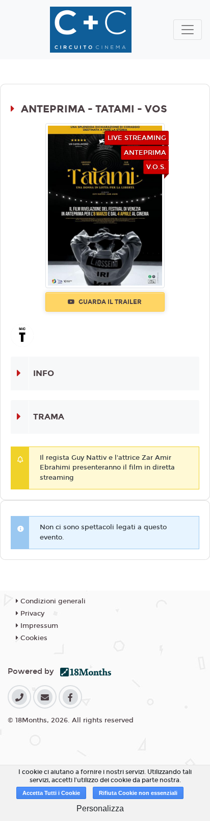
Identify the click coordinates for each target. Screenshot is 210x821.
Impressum (38, 626)
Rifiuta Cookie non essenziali (138, 793)
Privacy (31, 613)
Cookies (32, 638)
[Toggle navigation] (187, 29)
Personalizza (100, 808)
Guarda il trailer (109, 302)
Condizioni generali (52, 601)
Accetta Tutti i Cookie (51, 793)
